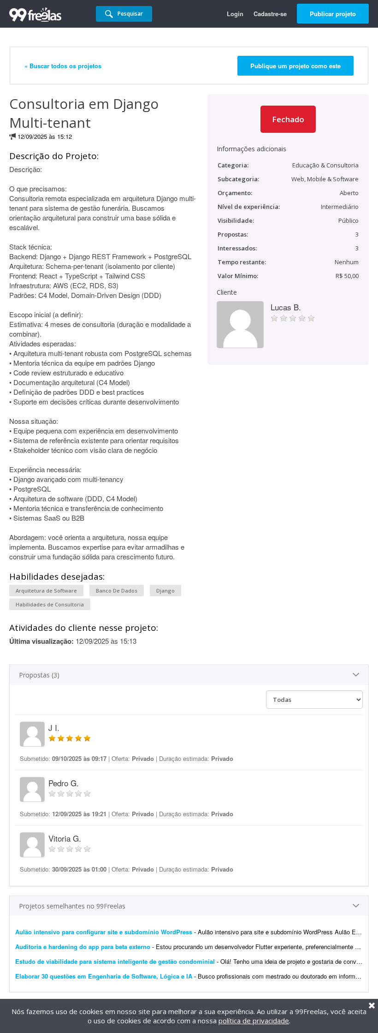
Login (235, 13)
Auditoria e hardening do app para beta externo (82, 946)
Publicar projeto (333, 13)
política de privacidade (254, 1020)
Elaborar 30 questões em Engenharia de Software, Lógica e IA (103, 976)
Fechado (288, 119)
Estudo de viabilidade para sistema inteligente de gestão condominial (115, 961)
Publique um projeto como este (295, 65)
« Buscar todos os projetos (62, 65)
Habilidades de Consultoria (50, 604)
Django (165, 590)
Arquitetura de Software (46, 590)
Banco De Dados (116, 590)
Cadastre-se (270, 13)
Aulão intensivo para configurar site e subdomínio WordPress (103, 931)
